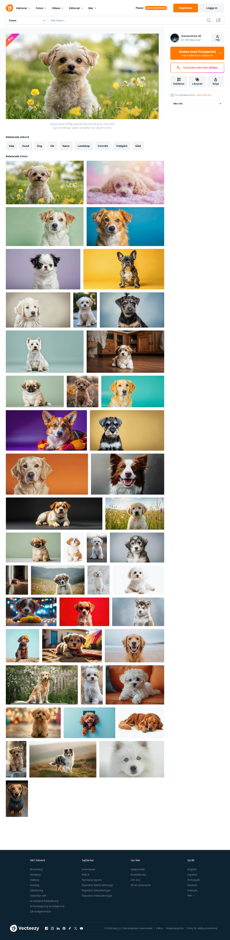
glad (138, 146)
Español (192, 874)
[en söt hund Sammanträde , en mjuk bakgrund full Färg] (47, 474)
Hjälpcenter (138, 869)
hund (25, 146)
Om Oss (135, 880)
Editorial (74, 8)
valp (11, 146)
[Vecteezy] (9, 8)
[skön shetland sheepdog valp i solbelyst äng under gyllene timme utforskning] (62, 759)
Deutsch (192, 885)
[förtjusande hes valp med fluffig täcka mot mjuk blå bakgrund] (138, 612)
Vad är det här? (204, 95)
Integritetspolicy (175, 928)
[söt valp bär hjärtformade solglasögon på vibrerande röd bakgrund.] (84, 612)
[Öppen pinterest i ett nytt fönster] (64, 928)
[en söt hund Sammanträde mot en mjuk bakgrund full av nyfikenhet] (123, 269)
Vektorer (21, 8)
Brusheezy (36, 869)
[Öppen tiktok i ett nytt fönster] (69, 928)
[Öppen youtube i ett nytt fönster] (81, 928)
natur (66, 146)
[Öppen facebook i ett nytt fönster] (46, 928)
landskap (84, 146)
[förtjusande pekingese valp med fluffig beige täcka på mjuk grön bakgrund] (35, 391)
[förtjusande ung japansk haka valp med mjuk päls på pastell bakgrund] (43, 269)
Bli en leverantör (141, 885)
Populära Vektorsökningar (97, 885)
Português (193, 880)
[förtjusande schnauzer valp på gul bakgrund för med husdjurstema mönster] (127, 430)
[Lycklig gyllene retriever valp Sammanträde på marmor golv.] (98, 580)
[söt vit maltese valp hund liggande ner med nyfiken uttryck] (138, 580)
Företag (34, 885)
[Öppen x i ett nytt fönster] (75, 928)
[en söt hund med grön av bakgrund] (45, 226)
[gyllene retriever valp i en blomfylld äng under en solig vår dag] (134, 514)
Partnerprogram (92, 880)
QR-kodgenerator (40, 911)
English (192, 869)
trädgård (121, 146)
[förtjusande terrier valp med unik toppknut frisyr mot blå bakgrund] (132, 310)
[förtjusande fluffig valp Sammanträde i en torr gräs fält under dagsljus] (92, 685)
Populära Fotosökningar (96, 890)
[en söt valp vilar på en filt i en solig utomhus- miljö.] (72, 645)
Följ (218, 39)
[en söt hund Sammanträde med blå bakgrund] (125, 226)
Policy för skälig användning (202, 928)
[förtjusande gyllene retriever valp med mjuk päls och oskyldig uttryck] (38, 310)
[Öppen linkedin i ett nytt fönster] (58, 928)
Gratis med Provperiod (197, 53)
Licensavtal (88, 869)
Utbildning (36, 890)
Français (192, 890)
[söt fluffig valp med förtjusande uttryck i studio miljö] (137, 548)
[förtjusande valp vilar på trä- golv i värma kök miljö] (125, 351)
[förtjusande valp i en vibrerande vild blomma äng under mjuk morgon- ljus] (58, 580)
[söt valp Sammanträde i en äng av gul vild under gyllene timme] (82, 391)
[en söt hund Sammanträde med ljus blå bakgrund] (132, 391)
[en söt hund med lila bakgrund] (46, 430)
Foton (39, 8)
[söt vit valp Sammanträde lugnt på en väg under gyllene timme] (97, 548)
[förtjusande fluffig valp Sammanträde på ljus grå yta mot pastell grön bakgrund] (33, 548)
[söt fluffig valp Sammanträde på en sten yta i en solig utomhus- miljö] (16, 759)
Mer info (178, 103)
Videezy (34, 880)
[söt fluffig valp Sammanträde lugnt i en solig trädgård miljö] (85, 310)
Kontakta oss (138, 874)
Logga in (211, 8)
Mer (90, 8)
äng (39, 146)
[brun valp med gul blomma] (22, 645)
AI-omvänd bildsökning (44, 901)
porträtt (103, 146)
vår (52, 146)
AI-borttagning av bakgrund (47, 906)
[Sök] (209, 20)
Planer (140, 8)
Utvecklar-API (38, 895)
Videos (56, 8)
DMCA (85, 874)
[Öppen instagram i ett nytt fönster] (52, 928)
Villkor (159, 928)
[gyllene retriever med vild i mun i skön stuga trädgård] (42, 685)
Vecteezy (35, 874)
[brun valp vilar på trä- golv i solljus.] (17, 580)
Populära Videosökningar (97, 895)
